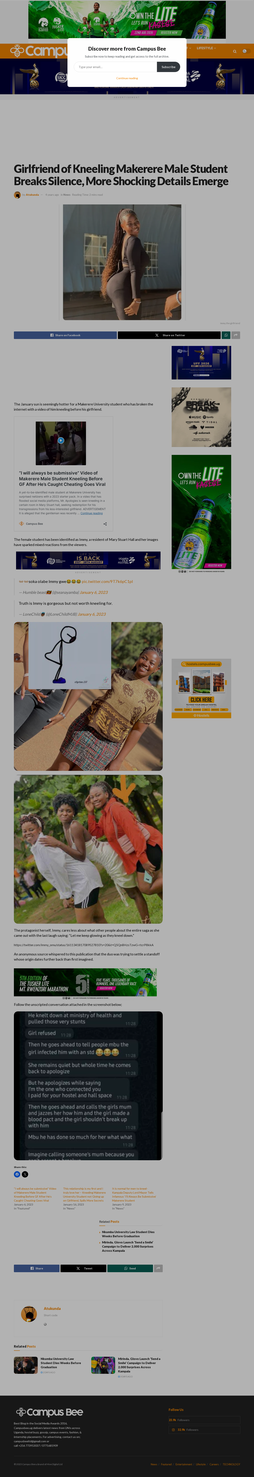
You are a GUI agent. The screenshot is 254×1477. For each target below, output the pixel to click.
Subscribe (168, 67)
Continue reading (127, 78)
